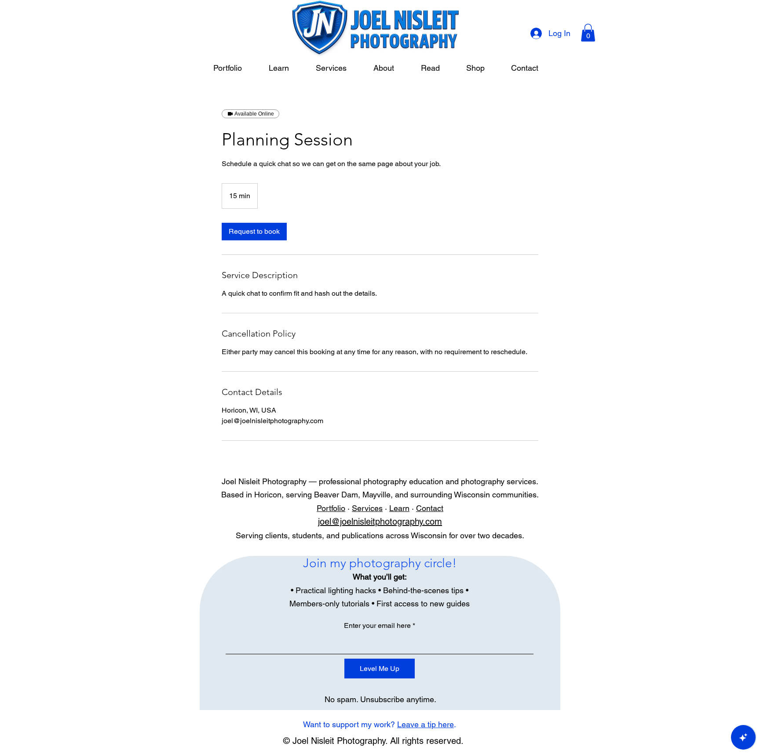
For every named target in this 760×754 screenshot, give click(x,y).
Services (367, 508)
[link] (254, 231)
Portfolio (331, 508)
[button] (588, 33)
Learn (399, 508)
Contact (429, 508)
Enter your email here (377, 625)
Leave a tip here (425, 724)
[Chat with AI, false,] (743, 737)
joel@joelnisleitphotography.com (380, 521)
